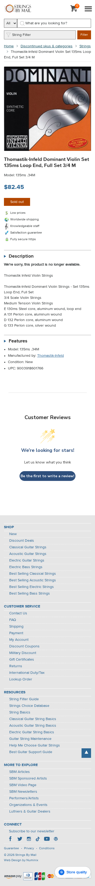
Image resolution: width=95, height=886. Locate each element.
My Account (18, 640)
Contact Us (18, 613)
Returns (15, 666)
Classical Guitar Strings (27, 547)
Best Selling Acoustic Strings (32, 580)
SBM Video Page (22, 785)
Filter (84, 34)
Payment (16, 633)
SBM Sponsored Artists (28, 778)
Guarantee (11, 848)
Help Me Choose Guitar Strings (34, 745)
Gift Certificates (21, 659)
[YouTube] (47, 839)
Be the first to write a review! (47, 476)
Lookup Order (20, 679)
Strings (85, 46)
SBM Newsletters (23, 792)
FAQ (12, 620)
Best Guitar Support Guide (30, 752)
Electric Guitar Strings (26, 560)
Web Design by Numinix (21, 860)
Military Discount (22, 653)
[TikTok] (38, 839)
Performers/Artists (24, 798)
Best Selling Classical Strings (32, 574)
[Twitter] (20, 839)
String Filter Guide (24, 699)
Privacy (29, 848)
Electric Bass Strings (25, 567)
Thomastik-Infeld (50, 356)
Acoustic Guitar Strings (27, 554)
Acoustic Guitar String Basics (32, 725)
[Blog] (56, 839)
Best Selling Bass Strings (29, 593)
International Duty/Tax (27, 673)
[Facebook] (11, 839)
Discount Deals (21, 540)
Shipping (16, 626)
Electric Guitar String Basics (31, 732)
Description (21, 256)
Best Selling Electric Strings (31, 587)
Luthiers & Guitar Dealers (29, 811)
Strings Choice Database (29, 706)
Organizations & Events (28, 805)
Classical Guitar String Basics (32, 719)
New (13, 534)
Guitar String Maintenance (30, 739)
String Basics (19, 712)
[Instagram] (29, 839)
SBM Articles (19, 772)
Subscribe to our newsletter (31, 831)
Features (18, 341)
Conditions (47, 848)
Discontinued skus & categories (47, 46)
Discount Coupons (24, 646)
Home (9, 46)
